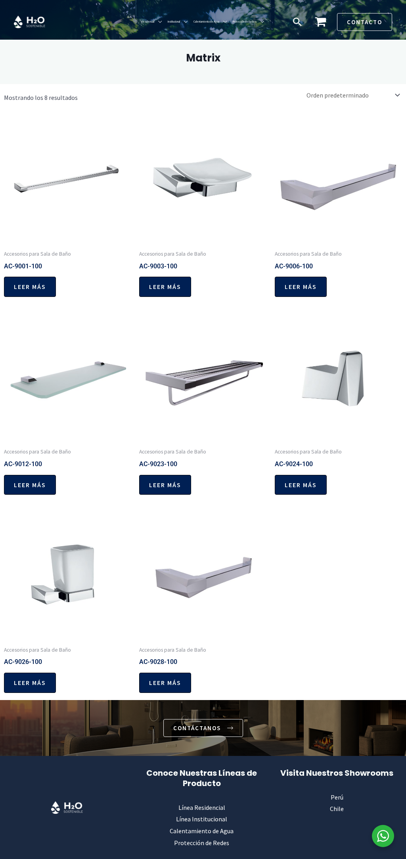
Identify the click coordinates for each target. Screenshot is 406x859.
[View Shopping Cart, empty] (320, 22)
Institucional (174, 21)
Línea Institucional (201, 819)
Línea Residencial (201, 807)
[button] (297, 22)
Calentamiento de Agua (206, 21)
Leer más (30, 287)
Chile (337, 809)
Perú (337, 797)
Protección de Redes (245, 21)
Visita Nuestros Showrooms (336, 773)
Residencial (148, 21)
